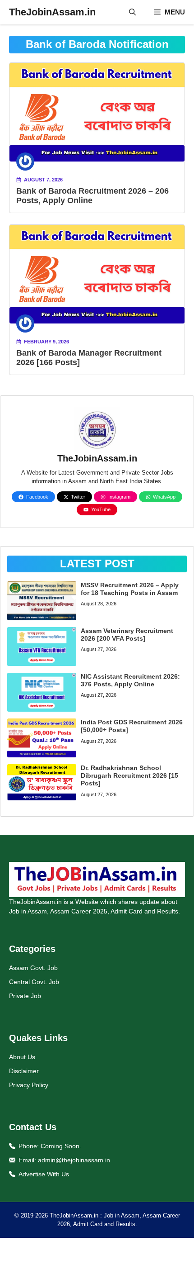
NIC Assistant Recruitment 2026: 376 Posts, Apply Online (130, 680)
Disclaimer (24, 1071)
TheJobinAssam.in (52, 12)
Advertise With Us (43, 1174)
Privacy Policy (28, 1085)
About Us (22, 1057)
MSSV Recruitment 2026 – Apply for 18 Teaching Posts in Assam (130, 588)
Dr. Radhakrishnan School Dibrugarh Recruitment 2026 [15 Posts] (129, 775)
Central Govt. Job (34, 981)
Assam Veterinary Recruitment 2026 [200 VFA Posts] (127, 634)
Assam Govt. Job (33, 967)
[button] (132, 12)
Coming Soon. (61, 1146)
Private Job (25, 995)
